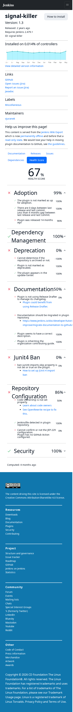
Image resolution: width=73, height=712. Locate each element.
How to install (56, 16)
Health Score (37, 160)
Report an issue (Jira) (17, 87)
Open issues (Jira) (15, 83)
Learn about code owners (37, 405)
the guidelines (56, 144)
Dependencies (16, 160)
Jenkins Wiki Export (52, 132)
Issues (49, 153)
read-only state (13, 140)
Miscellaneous (13, 104)
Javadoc (9, 91)
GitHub (9, 79)
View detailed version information (24, 66)
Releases (36, 153)
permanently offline (32, 136)
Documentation (16, 153)
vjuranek (10, 118)
